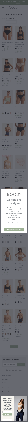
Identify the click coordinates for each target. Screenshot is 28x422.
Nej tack (7, 420)
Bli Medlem (7, 414)
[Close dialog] (26, 397)
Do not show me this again (15, 223)
